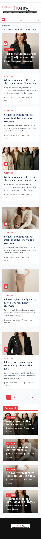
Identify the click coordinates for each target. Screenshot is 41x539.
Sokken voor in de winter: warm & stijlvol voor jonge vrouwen (19, 118)
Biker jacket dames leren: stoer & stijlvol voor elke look (20, 57)
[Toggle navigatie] (20, 19)
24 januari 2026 (13, 135)
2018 (3, 29)
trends (34, 29)
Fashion (10, 29)
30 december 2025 (14, 61)
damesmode (19, 29)
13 (26, 397)
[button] (38, 19)
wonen (28, 29)
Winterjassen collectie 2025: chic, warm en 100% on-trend (20, 82)
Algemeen (9, 50)
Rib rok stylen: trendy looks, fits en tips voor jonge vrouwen (20, 302)
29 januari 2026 (13, 97)
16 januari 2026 (13, 320)
